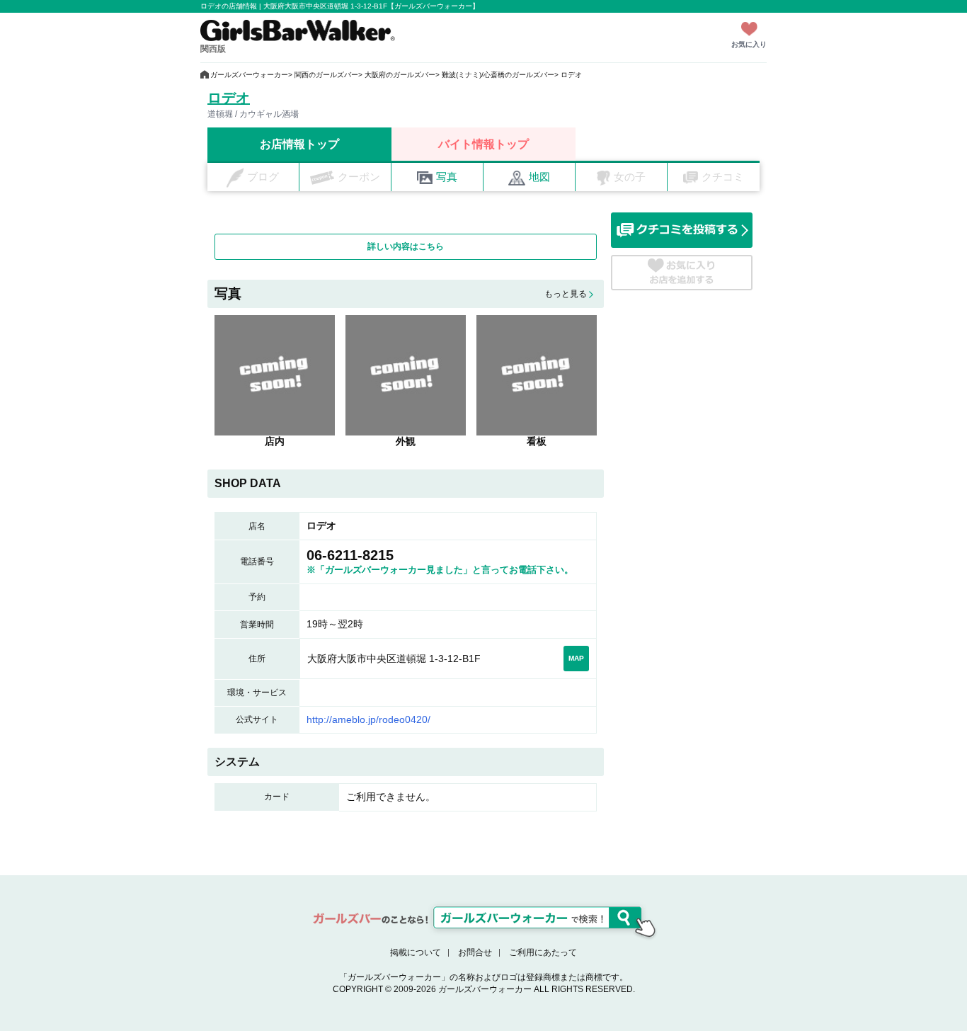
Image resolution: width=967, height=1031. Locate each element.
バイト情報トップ (483, 144)
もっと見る (565, 294)
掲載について (415, 952)
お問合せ (475, 952)
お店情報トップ (299, 144)
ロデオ (228, 98)
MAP (576, 658)
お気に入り (749, 44)
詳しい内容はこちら (405, 246)
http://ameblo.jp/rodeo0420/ (368, 719)
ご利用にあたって (543, 952)
